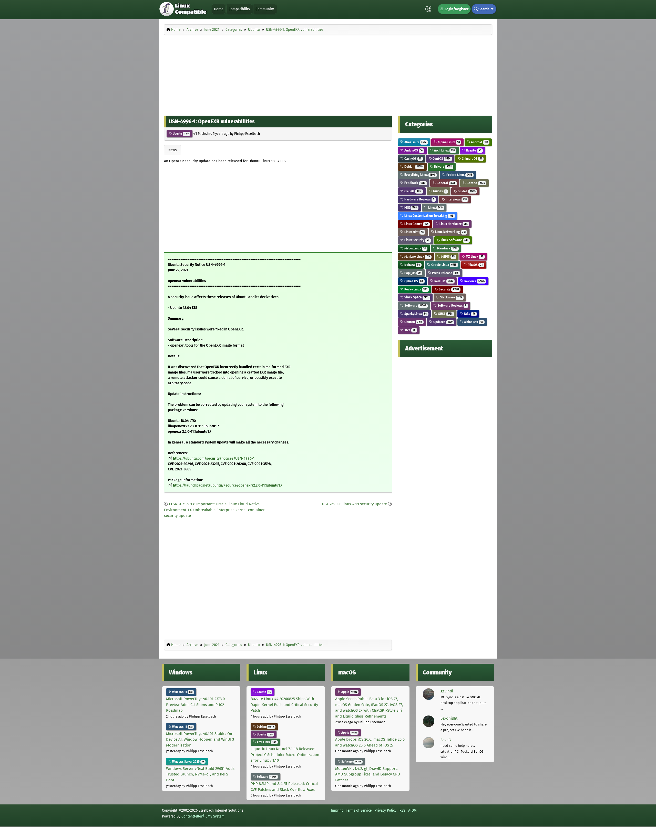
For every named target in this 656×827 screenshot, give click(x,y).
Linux (435, 207)
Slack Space (416, 297)
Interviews (456, 199)
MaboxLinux (415, 248)
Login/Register (456, 9)
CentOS (441, 158)
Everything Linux (419, 175)
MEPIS (447, 256)
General (445, 183)
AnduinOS (413, 150)
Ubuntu (180, 133)
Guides (439, 191)
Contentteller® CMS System (202, 816)
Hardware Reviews (419, 199)
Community (264, 9)
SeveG (445, 740)
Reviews (474, 281)
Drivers (442, 166)
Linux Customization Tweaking (428, 216)
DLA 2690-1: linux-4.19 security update (354, 504)
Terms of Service (359, 810)
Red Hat (443, 281)
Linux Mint (414, 232)
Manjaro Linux (417, 256)
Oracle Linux (443, 265)
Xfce (409, 330)
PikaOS (474, 265)
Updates (443, 322)
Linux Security (416, 240)
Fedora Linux (459, 175)
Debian (413, 166)
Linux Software (454, 240)
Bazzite (473, 150)
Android (479, 142)
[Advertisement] (328, 74)
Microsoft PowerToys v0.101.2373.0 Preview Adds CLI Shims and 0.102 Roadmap (195, 705)
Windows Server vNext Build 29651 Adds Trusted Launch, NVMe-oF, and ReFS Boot (200, 774)
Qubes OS (413, 281)
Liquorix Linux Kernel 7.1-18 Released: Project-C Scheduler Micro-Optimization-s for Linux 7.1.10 (286, 755)
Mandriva (446, 248)
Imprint (337, 810)
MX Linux (474, 256)
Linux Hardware (453, 224)
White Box (473, 322)
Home (218, 9)
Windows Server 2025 (187, 761)
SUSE (445, 314)
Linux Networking (450, 232)
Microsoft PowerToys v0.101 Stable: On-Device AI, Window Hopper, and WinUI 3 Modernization (200, 739)
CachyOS (412, 158)
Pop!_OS (412, 273)
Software (415, 305)
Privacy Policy (385, 810)
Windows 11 (181, 692)
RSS (402, 810)
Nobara (412, 265)
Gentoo (475, 183)
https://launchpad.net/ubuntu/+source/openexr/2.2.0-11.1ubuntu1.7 (227, 485)
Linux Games (416, 224)
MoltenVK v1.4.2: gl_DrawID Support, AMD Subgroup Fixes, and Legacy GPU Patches (367, 774)
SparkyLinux (415, 314)
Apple (349, 692)
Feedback (414, 183)
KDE (410, 207)
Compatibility (239, 9)
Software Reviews (451, 305)
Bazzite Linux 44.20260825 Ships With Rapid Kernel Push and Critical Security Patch (284, 705)
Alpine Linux (448, 142)
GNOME (413, 191)
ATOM (412, 810)
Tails (469, 314)
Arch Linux (444, 150)
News (172, 150)
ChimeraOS (471, 158)
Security (448, 289)
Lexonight (448, 718)
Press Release (444, 273)
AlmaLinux (415, 142)
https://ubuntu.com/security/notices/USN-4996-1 (213, 458)
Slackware (450, 297)
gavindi (446, 691)
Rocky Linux (415, 289)
